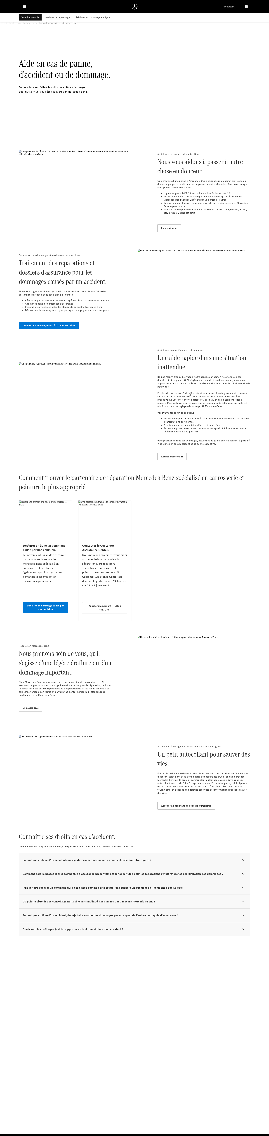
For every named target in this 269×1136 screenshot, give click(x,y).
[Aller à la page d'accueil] (135, 6)
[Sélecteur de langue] (246, 6)
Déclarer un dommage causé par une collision (49, 325)
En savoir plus (169, 228)
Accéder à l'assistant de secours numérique (186, 805)
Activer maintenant (172, 456)
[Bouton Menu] (24, 6)
